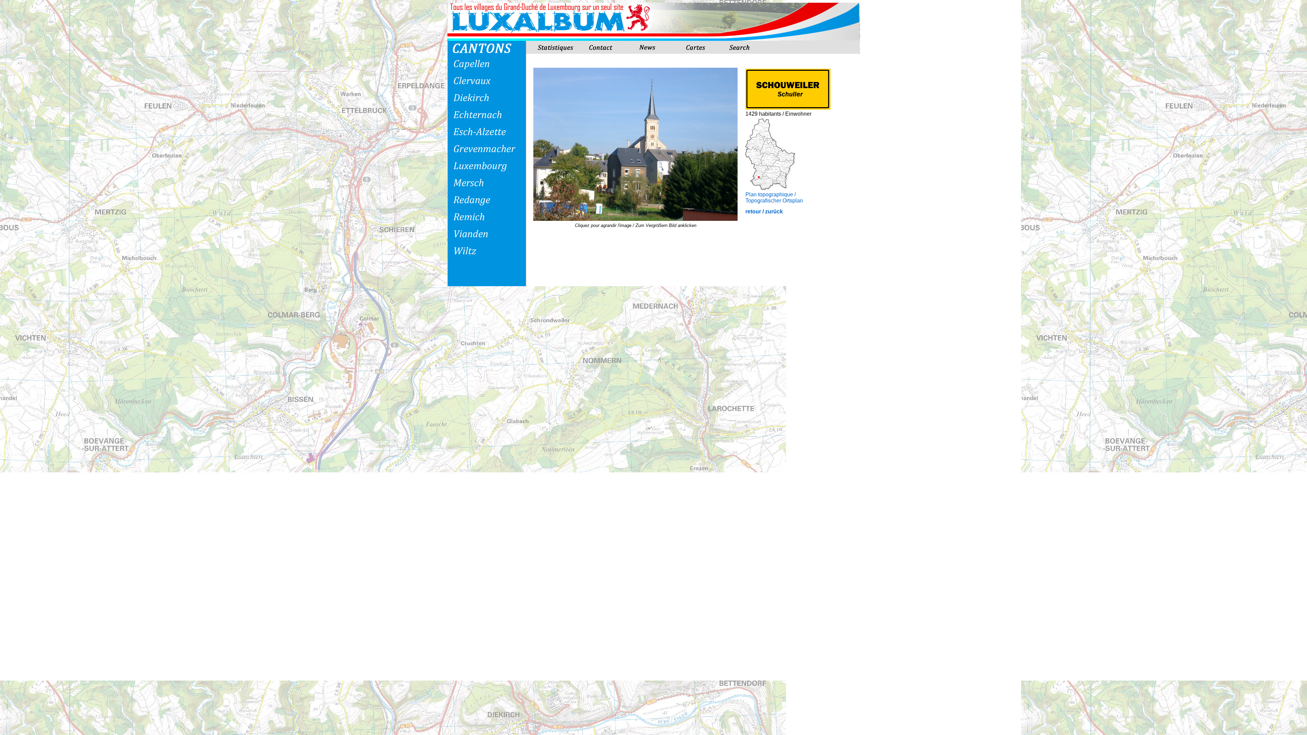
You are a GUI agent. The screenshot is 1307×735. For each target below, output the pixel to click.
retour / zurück (764, 211)
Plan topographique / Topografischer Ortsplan (774, 197)
